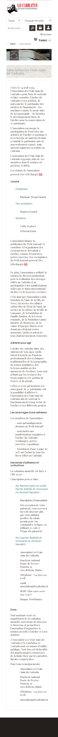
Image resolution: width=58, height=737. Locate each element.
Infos (13, 43)
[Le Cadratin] (29, 9)
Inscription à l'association (33, 500)
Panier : (45, 40)
